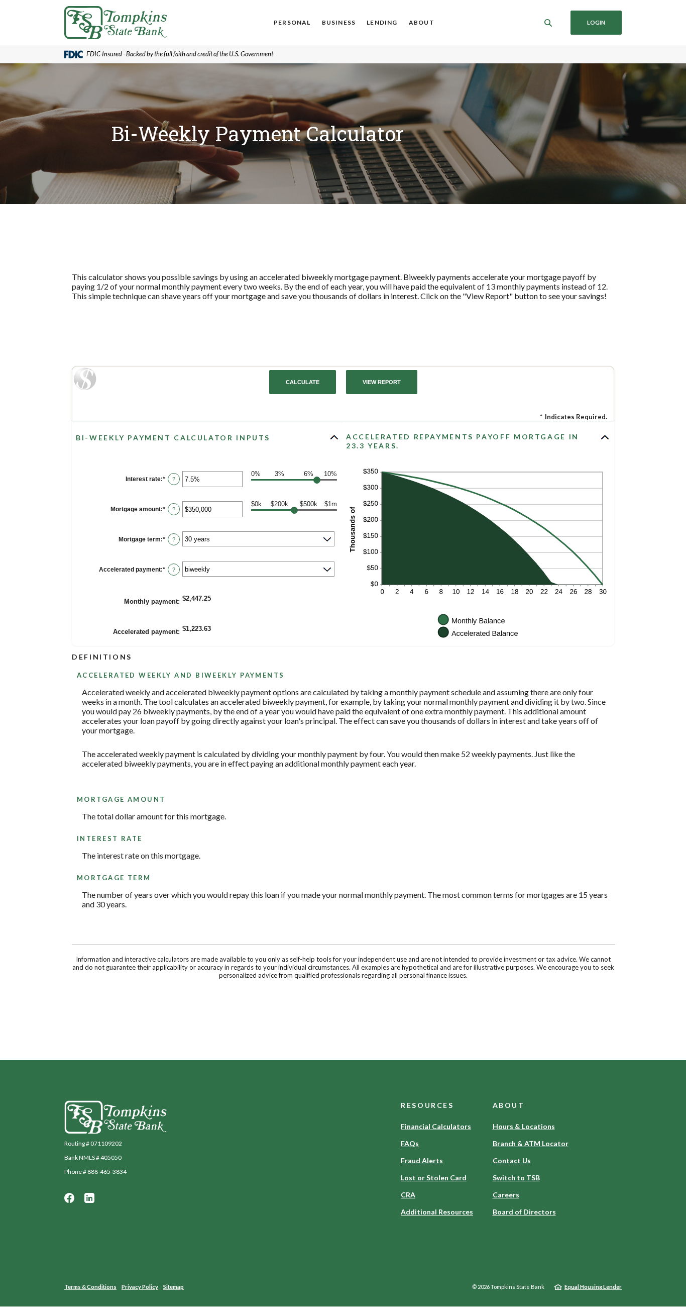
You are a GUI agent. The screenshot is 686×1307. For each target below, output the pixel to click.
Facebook (69, 1198)
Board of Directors (524, 1211)
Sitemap (173, 1286)
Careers (506, 1194)
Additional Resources (437, 1211)
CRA (408, 1194)
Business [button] (339, 22)
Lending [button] (382, 22)
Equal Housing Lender (593, 1286)
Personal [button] (292, 22)
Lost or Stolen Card (434, 1177)
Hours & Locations (524, 1126)
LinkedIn (89, 1198)
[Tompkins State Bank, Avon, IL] (115, 22)
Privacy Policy (140, 1286)
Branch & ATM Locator (530, 1143)
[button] (207, 437)
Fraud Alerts (422, 1160)
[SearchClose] (548, 23)
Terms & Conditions (90, 1286)
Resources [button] (427, 1105)
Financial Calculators (436, 1126)
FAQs (410, 1143)
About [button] (421, 22)
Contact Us (512, 1160)
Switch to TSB (516, 1177)
